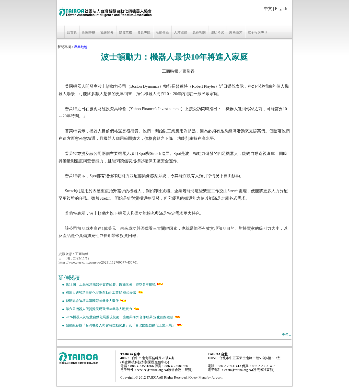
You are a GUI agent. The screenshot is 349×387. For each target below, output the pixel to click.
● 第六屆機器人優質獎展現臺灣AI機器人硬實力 (95, 309)
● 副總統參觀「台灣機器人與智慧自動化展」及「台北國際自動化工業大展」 (116, 325)
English (281, 8)
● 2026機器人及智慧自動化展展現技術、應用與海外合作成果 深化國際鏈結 (115, 317)
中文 (268, 8)
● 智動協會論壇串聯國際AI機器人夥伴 (88, 301)
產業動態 (80, 47)
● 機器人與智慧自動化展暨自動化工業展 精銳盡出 (97, 292)
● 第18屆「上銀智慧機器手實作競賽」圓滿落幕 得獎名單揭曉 (107, 284)
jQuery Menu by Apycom (205, 377)
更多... (286, 334)
